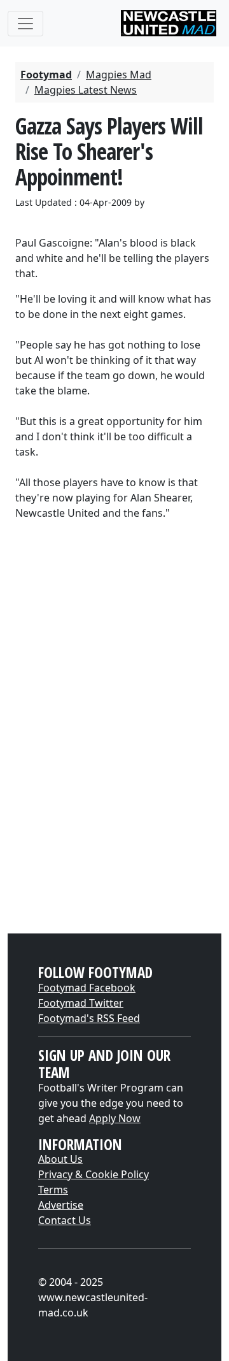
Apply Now (115, 1118)
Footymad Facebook (86, 988)
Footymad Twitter (80, 1003)
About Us (60, 1159)
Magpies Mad (118, 75)
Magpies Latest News (85, 90)
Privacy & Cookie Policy (93, 1174)
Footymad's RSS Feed (89, 1018)
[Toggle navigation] (25, 23)
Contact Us (64, 1220)
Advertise (60, 1205)
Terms (53, 1190)
